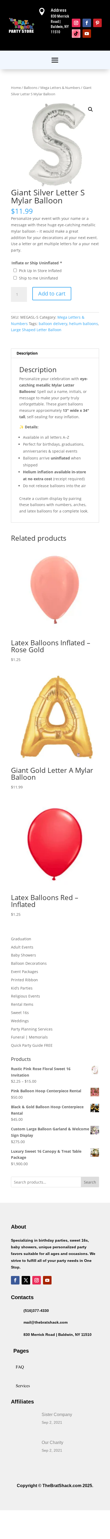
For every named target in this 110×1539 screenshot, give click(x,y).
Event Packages (24, 971)
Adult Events (22, 947)
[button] (90, 109)
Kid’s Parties (22, 988)
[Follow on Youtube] (86, 33)
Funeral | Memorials (29, 1037)
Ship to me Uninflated (38, 278)
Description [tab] (27, 353)
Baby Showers (23, 955)
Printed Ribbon (24, 979)
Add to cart (51, 293)
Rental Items (22, 1004)
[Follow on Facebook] (86, 23)
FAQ (20, 1366)
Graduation (21, 938)
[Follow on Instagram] (76, 23)
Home (16, 87)
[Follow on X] (26, 1280)
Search (90, 1182)
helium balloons (83, 323)
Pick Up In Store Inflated (40, 270)
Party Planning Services (32, 1029)
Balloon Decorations (29, 963)
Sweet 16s (20, 1012)
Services (23, 1385)
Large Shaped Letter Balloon (36, 329)
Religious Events (25, 996)
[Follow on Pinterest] (97, 23)
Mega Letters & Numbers (60, 87)
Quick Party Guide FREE (32, 1045)
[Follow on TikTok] (76, 33)
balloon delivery (53, 323)
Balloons (30, 87)
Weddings (20, 1020)
